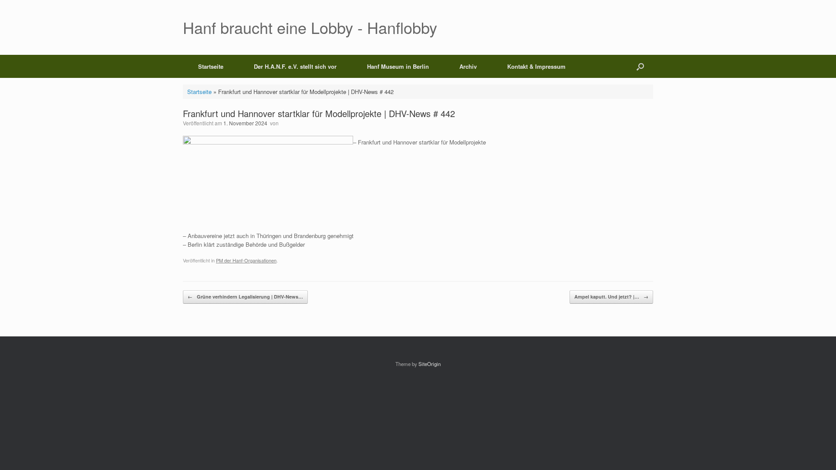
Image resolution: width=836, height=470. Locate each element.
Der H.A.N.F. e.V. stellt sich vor (295, 66)
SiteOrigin (429, 363)
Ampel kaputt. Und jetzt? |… (611, 296)
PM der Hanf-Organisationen (246, 260)
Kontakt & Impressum (536, 66)
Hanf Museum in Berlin (398, 66)
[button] (640, 66)
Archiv (468, 66)
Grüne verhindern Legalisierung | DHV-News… (245, 296)
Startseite (210, 66)
